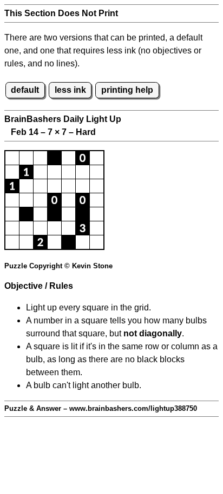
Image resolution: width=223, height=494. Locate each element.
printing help (127, 89)
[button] (12, 158)
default (25, 89)
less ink (70, 89)
